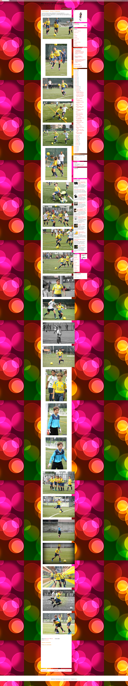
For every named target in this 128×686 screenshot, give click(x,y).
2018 (76, 82)
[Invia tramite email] (55, 638)
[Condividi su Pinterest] (59, 638)
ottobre (77, 89)
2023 (76, 75)
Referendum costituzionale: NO (79, 100)
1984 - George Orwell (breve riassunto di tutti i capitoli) (82, 183)
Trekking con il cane (77, 42)
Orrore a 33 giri (77, 64)
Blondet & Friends (78, 56)
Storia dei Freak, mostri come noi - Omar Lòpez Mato (80, 130)
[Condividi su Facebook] (58, 638)
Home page (56, 670)
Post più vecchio (68, 670)
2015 (76, 146)
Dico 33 (77, 111)
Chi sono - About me (75, 257)
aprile (77, 140)
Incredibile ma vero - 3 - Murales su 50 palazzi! (80, 92)
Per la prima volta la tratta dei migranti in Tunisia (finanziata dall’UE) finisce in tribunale (79, 52)
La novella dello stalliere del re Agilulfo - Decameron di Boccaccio (82, 210)
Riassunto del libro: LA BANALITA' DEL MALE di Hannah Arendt (82, 217)
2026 (76, 71)
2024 (76, 74)
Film (74, 34)
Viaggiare (75, 43)
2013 (76, 149)
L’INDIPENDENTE (78, 50)
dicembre (77, 86)
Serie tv (75, 40)
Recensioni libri (76, 265)
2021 (76, 78)
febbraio (77, 143)
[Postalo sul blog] (56, 638)
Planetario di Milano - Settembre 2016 (79, 120)
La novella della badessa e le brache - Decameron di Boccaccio (82, 195)
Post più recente (44, 670)
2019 (76, 81)
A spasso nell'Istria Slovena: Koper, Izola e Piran (82, 232)
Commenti (77, 277)
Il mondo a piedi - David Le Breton (79, 123)
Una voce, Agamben (78, 66)
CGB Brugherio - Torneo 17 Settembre (80, 110)
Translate (81, 165)
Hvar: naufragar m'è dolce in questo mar (80, 118)
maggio (77, 139)
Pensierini (75, 37)
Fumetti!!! (75, 35)
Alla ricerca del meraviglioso (53, 4)
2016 (76, 85)
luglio (77, 136)
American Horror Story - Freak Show (82, 202)
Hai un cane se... (78, 124)
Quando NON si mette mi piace (79, 189)
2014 (76, 147)
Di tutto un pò (76, 32)
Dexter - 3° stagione (79, 116)
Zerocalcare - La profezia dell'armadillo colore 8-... (80, 96)
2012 (76, 150)
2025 (76, 73)
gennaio (77, 144)
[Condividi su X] (57, 638)
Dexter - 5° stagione (79, 98)
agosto (77, 135)
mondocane (76, 45)
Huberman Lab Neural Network (80, 59)
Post (76, 157)
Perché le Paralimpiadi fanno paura (79, 115)
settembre (77, 90)
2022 (76, 77)
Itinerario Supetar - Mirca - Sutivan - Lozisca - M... (80, 107)
